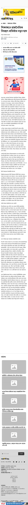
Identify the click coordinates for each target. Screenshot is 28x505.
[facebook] (13, 471)
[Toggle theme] (22, 18)
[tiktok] (19, 471)
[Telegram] (24, 471)
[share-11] (22, 43)
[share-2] (5, 43)
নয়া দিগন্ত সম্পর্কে (14, 485)
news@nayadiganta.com (11, 501)
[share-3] (8, 43)
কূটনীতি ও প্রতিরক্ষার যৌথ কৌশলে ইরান (12, 385)
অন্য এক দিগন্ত (8, 471)
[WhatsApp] (21, 471)
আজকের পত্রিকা (12, 23)
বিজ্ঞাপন (14, 488)
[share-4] (11, 43)
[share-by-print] (25, 43)
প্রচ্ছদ (4, 23)
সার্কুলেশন (14, 489)
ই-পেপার (2, 471)
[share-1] (2, 43)
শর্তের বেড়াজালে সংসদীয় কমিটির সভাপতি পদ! (13, 437)
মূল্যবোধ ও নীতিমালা (14, 487)
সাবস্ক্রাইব (21, 463)
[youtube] (16, 471)
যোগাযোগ (14, 491)
